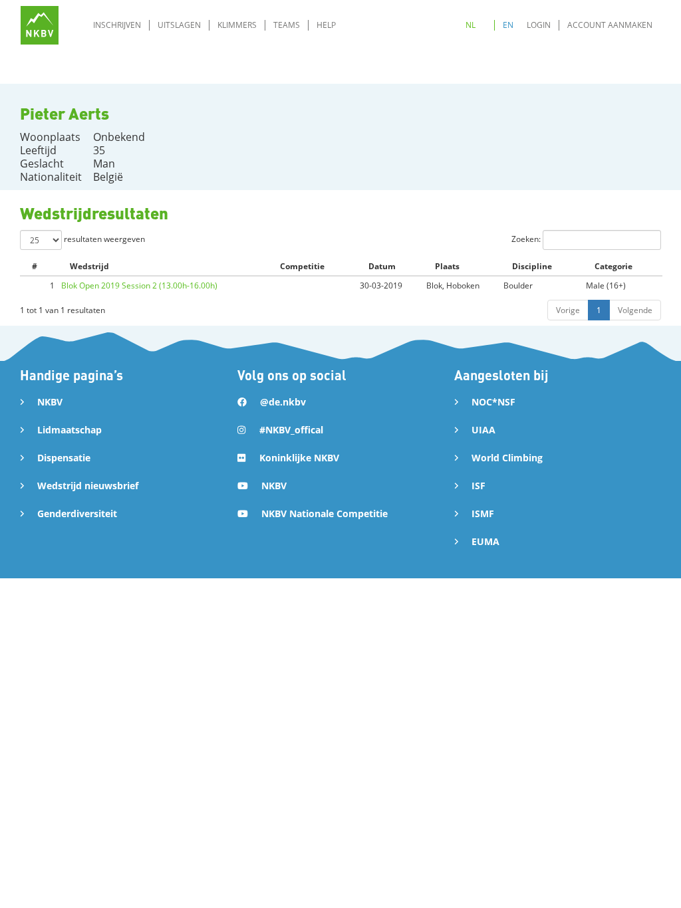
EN (508, 25)
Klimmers (237, 25)
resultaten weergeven (103, 239)
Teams (286, 25)
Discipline (532, 266)
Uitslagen (179, 25)
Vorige (568, 310)
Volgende (635, 310)
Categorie (613, 266)
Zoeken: (527, 239)
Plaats (447, 266)
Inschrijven (117, 25)
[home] (40, 25)
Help (326, 25)
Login (539, 25)
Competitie (302, 266)
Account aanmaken (609, 25)
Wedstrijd (89, 266)
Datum (382, 266)
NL (471, 25)
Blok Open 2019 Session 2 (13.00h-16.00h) (139, 285)
